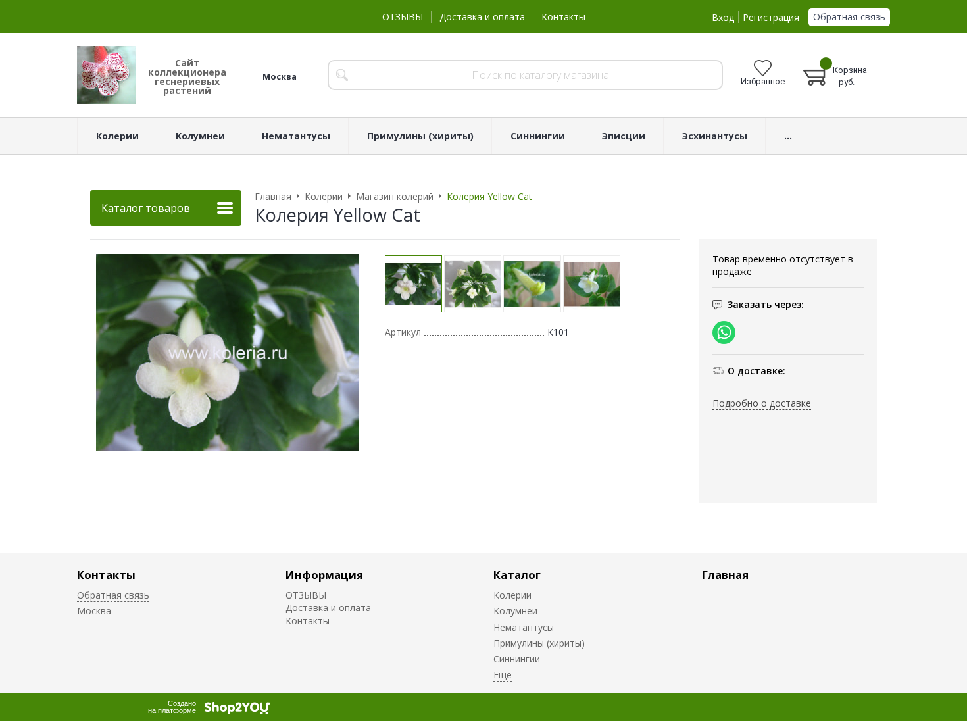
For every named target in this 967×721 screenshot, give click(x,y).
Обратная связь (849, 17)
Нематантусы (523, 627)
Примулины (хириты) (539, 643)
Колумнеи (515, 611)
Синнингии (516, 659)
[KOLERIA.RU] (106, 75)
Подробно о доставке (761, 403)
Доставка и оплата (482, 17)
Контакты (563, 17)
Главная (725, 574)
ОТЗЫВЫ (402, 17)
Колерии (512, 595)
